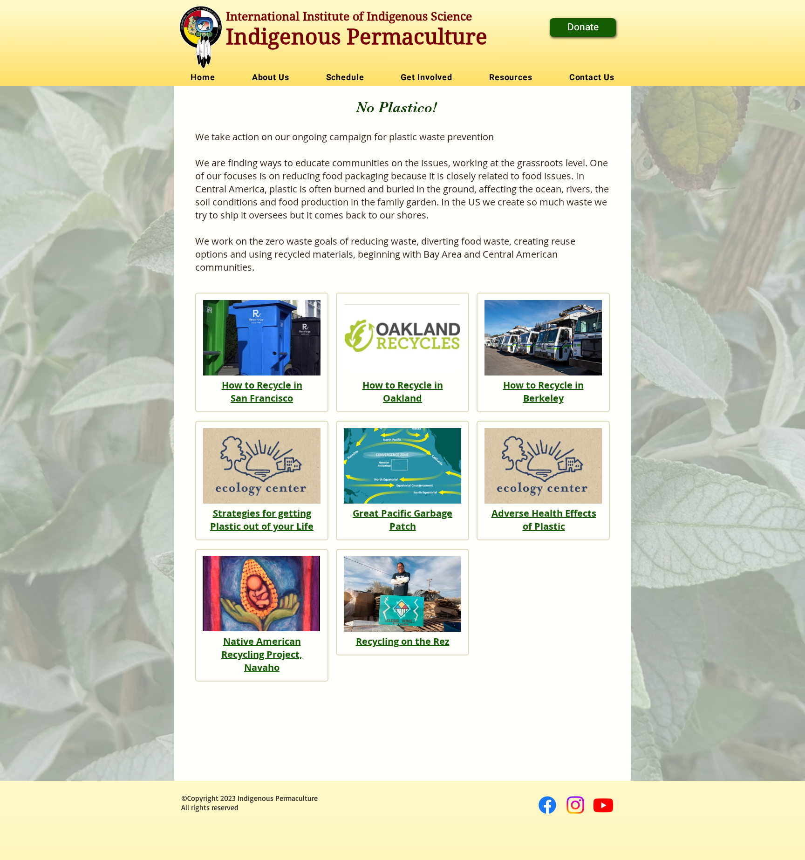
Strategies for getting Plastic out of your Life (262, 519)
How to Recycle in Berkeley (543, 391)
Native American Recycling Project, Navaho (261, 654)
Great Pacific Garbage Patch (402, 519)
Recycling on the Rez (403, 641)
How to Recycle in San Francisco (262, 391)
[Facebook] (547, 805)
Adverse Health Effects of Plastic (543, 519)
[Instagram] (575, 805)
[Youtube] (603, 805)
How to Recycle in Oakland (402, 391)
